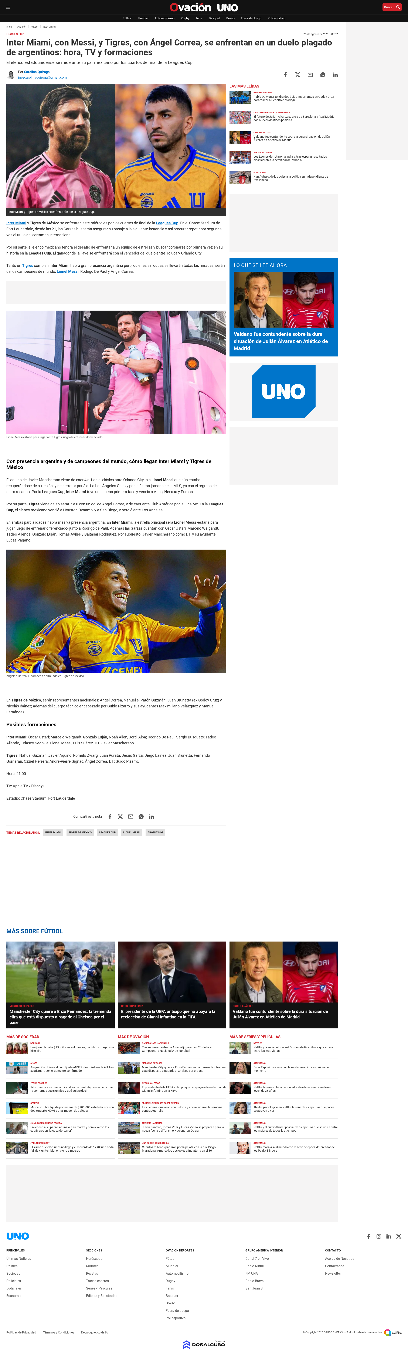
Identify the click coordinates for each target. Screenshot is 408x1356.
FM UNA (251, 1273)
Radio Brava (254, 1281)
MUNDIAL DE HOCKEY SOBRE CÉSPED (160, 1103)
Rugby (185, 18)
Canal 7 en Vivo (257, 1259)
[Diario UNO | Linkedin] (389, 1236)
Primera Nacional (264, 92)
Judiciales (14, 1288)
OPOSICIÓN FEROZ (132, 1006)
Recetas (92, 1273)
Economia (13, 1296)
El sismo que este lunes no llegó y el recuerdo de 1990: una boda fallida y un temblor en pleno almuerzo (72, 1148)
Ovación (21, 26)
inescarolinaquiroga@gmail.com (42, 77)
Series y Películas (99, 1288)
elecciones (260, 172)
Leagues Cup (167, 223)
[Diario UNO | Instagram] (379, 1236)
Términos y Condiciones (59, 1332)
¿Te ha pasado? (38, 1083)
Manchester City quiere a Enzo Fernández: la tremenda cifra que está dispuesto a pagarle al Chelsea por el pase (60, 1017)
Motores (92, 1266)
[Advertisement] (116, 292)
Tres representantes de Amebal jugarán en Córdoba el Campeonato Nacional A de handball (177, 1049)
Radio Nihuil (254, 1266)
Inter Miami (16, 223)
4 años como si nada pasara (46, 1123)
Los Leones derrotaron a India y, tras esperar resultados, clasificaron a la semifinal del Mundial (290, 158)
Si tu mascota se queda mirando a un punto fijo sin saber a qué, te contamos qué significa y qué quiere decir (71, 1089)
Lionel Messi (68, 271)
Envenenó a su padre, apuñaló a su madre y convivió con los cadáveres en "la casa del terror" (69, 1129)
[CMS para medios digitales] (204, 1345)
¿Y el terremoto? (40, 1143)
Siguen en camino (263, 152)
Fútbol (127, 18)
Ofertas (34, 1103)
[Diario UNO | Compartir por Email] (310, 74)
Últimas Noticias (18, 1259)
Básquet (214, 18)
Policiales (13, 1281)
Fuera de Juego (251, 18)
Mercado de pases (22, 1006)
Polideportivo (276, 18)
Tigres (27, 265)
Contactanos (334, 1266)
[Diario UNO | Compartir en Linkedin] (335, 74)
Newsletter (333, 1273)
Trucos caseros (97, 1281)
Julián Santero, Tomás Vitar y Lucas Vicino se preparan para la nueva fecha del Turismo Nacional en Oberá (183, 1129)
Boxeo (230, 18)
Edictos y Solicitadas (101, 1296)
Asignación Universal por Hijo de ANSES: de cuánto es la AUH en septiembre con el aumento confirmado (72, 1069)
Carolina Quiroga (37, 72)
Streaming (260, 1063)
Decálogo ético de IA (94, 1332)
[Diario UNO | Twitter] (399, 1236)
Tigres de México (80, 832)
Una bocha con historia (155, 1143)
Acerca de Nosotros (339, 1259)
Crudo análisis (262, 132)
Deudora (35, 1043)
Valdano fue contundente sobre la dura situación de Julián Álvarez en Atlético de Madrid (281, 341)
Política (12, 1266)
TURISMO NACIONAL (152, 1123)
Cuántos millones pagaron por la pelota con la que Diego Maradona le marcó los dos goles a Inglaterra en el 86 (179, 1148)
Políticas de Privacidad (21, 1332)
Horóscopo (94, 1259)
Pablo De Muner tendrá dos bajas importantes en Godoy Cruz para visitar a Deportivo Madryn (294, 98)
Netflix (258, 1043)
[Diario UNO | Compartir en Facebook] (285, 74)
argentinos (155, 832)
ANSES (33, 1063)
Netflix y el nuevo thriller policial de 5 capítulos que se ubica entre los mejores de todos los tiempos (296, 1129)
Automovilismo (164, 18)
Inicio (9, 26)
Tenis (199, 18)
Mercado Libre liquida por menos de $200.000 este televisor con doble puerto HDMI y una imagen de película (72, 1109)
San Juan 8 (254, 1288)
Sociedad (13, 1273)
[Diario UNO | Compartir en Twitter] (297, 74)
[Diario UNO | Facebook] (369, 1236)
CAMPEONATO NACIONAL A (155, 1043)
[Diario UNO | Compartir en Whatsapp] (322, 74)
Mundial (143, 18)
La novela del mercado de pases (272, 112)
